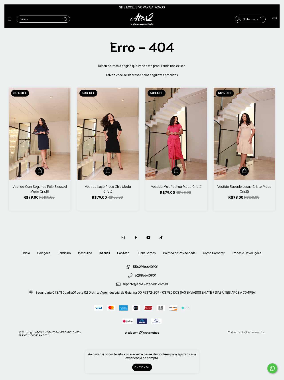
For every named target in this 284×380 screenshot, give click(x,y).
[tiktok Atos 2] (161, 237)
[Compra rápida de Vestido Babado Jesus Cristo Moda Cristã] (244, 171)
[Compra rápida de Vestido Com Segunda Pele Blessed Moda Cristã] (39, 171)
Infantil (104, 253)
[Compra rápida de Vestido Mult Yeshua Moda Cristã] (176, 171)
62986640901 (145, 275)
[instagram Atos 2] (123, 237)
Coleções (43, 253)
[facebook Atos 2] (136, 237)
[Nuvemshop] (142, 333)
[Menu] (10, 19)
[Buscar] (65, 19)
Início (26, 253)
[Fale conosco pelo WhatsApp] (272, 368)
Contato (123, 253)
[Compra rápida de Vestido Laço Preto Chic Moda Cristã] (107, 171)
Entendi (142, 367)
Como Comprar (214, 253)
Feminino (64, 253)
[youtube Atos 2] (148, 237)
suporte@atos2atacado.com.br (145, 284)
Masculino (85, 253)
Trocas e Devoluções (246, 253)
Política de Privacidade (179, 253)
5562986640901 (145, 267)
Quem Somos (146, 253)
